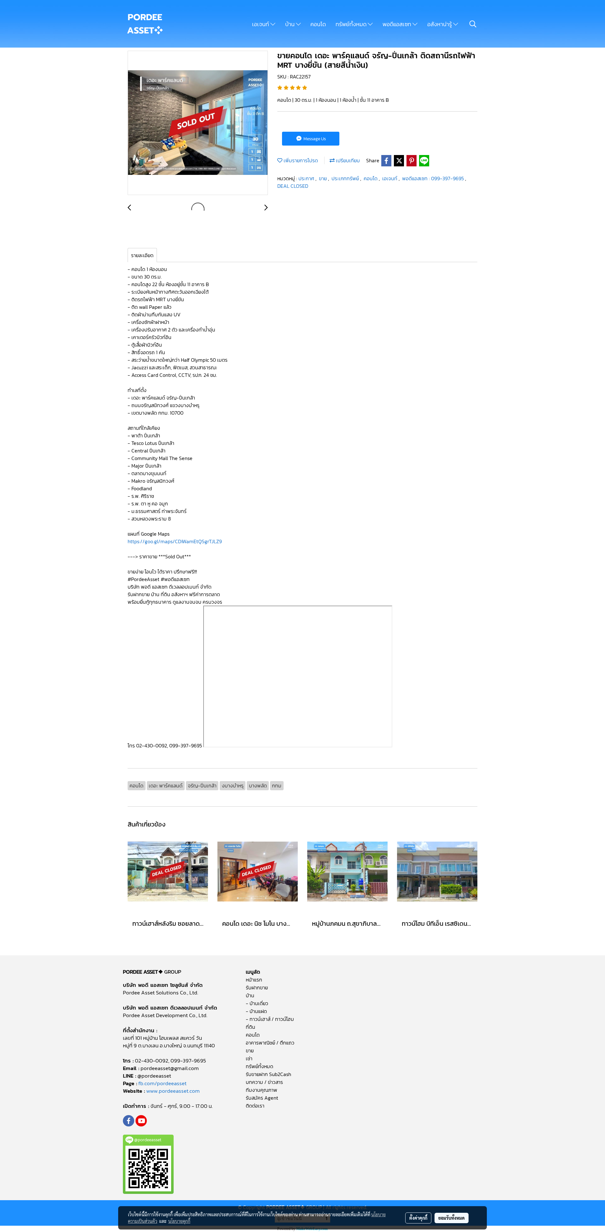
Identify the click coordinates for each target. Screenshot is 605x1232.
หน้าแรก (254, 979)
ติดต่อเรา (255, 1105)
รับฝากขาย (257, 987)
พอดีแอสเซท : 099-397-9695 (433, 178)
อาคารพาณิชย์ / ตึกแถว (270, 1042)
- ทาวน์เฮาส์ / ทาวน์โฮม (270, 1019)
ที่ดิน (250, 1027)
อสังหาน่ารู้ (440, 24)
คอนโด (318, 24)
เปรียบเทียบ (347, 160)
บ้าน (290, 24)
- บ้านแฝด (256, 1011)
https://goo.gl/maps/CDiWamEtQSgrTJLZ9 (175, 541)
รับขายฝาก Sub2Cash (268, 1074)
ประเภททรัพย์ (345, 178)
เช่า (249, 1058)
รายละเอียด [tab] (142, 255)
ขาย (323, 178)
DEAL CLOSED (292, 186)
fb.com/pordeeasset (162, 1083)
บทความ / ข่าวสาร (264, 1082)
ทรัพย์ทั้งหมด (352, 24)
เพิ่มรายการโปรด (300, 160)
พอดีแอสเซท (397, 24)
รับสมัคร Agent (262, 1098)
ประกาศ (306, 178)
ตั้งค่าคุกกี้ (418, 1218)
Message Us (314, 138)
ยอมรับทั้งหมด (451, 1218)
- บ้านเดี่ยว (257, 1003)
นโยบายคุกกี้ (179, 1221)
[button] (473, 24)
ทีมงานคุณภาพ (261, 1090)
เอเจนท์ (261, 24)
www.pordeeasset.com (173, 1091)
